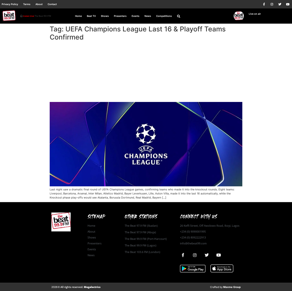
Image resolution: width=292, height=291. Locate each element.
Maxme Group (232, 287)
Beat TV (91, 16)
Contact (52, 4)
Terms (26, 4)
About (39, 4)
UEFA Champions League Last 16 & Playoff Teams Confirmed (127, 96)
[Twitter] (279, 4)
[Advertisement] (146, 67)
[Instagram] (271, 4)
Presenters (120, 16)
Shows (105, 16)
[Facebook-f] (263, 4)
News (147, 16)
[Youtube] (287, 4)
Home (78, 16)
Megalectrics (92, 287)
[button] (178, 16)
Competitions (164, 16)
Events (135, 16)
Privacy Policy (10, 4)
